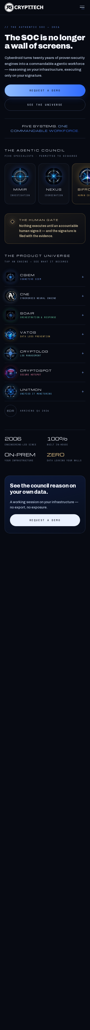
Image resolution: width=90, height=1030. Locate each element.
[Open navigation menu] (82, 7)
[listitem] (20, 183)
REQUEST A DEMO (45, 90)
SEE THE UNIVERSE (45, 104)
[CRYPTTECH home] (24, 7)
